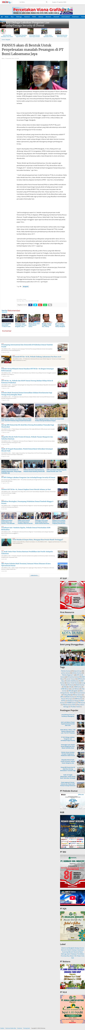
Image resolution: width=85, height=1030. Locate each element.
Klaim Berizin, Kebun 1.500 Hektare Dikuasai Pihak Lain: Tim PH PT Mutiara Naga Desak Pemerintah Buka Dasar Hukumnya (67, 733)
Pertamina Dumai (73, 677)
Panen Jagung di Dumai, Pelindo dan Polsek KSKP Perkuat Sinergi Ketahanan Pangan (49, 419)
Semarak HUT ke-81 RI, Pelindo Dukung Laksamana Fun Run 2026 (37, 357)
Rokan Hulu (80, 956)
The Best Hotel (75, 707)
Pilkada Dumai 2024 (69, 705)
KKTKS (63, 701)
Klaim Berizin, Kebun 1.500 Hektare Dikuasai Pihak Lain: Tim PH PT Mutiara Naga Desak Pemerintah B (16, 419)
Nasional (27, 17)
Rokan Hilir (73, 956)
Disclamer (19, 1028)
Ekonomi (48, 17)
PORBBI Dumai (71, 703)
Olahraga (19, 17)
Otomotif (56, 17)
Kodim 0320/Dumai (72, 681)
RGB (65, 687)
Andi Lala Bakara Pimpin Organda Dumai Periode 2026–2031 (56, 470)
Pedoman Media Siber (10, 1028)
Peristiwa (64, 956)
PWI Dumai (81, 703)
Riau (12, 17)
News (6, 17)
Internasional (66, 17)
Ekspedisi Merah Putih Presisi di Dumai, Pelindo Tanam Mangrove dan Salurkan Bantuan (68, 762)
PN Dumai (71, 685)
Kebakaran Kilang (72, 701)
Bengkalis (25, 286)
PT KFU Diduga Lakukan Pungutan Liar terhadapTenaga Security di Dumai (25, 24)
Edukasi (41, 17)
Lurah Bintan (75, 689)
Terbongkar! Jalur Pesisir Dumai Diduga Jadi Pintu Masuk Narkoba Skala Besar (42, 522)
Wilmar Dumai (77, 695)
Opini (68, 954)
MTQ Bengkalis (73, 691)
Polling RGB (67, 695)
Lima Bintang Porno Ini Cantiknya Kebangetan (67, 715)
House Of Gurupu (66, 699)
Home (3, 39)
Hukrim (69, 950)
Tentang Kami (26, 1028)
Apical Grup (77, 671)
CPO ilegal (79, 697)
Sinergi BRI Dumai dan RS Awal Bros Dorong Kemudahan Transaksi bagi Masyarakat (67, 770)
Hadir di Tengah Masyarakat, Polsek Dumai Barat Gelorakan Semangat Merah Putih (67, 777)
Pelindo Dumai (65, 671)
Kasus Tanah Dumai (73, 683)
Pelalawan (74, 954)
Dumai (82, 948)
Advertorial (64, 948)
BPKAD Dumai (69, 697)
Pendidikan (80, 954)
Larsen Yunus (70, 679)
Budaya (77, 948)
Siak (72, 958)
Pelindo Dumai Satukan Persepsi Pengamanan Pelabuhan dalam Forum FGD (25, 522)
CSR (70, 687)
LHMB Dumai (77, 687)
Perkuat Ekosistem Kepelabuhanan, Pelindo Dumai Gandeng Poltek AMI (34, 470)
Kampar (74, 950)
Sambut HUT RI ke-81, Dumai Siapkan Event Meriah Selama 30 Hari (26, 489)
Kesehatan (75, 17)
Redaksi (2, 1028)
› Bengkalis (7, 39)
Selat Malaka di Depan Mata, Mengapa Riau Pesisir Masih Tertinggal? (38, 540)
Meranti (70, 952)
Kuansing (65, 952)
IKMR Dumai (78, 699)
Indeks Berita (34, 575)
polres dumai (65, 673)
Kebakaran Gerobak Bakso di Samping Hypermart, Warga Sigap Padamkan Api (11, 471)
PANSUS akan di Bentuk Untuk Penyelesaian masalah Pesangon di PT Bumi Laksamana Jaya (33, 49)
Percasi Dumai (80, 693)
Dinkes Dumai (77, 673)
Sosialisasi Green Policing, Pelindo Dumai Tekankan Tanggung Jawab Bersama (58, 522)
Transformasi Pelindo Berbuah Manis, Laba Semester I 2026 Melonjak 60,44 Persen (8, 522)
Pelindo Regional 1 (68, 675)
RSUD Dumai (80, 685)
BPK (62, 697)
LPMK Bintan (65, 689)
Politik (34, 17)
